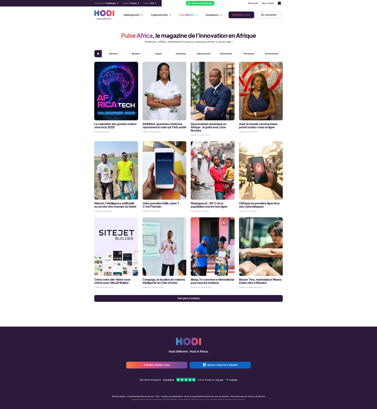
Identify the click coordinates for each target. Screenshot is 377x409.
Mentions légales (119, 396)
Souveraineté (271, 53)
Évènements (226, 53)
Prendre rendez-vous (157, 364)
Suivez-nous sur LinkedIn (222, 364)
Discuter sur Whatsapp (201, 3)
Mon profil (253, 3)
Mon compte (268, 3)
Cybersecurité (204, 53)
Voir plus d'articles (188, 298)
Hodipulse (181, 53)
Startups (113, 53)
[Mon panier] (280, 3)
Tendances (248, 53)
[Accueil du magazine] (98, 53)
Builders (136, 53)
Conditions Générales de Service (140, 396)
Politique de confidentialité (172, 396)
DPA (157, 396)
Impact (158, 53)
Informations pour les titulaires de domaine (247, 396)
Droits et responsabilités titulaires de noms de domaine (206, 396)
